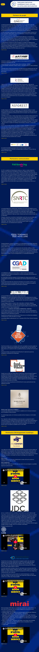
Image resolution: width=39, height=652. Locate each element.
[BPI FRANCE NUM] (19, 144)
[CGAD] (19, 265)
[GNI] (19, 20)
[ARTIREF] (19, 56)
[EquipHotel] (19, 292)
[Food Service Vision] (19, 366)
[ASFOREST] (19, 105)
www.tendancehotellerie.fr (28, 253)
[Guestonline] (19, 557)
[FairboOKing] (19, 165)
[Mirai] (19, 603)
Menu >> (3, 4)
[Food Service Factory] (19, 334)
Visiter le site (4, 49)
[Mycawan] (19, 441)
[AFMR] (19, 80)
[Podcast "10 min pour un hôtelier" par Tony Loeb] (19, 399)
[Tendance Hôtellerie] (19, 235)
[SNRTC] (19, 198)
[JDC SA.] (19, 500)
